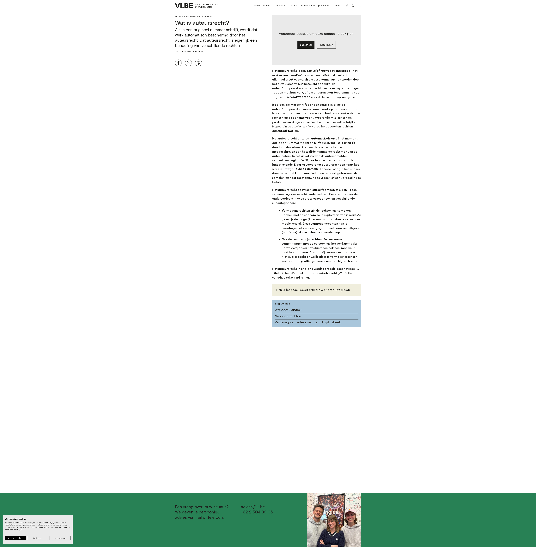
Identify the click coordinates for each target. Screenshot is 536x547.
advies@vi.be (253, 507)
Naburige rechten (288, 316)
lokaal (293, 6)
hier (354, 97)
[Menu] (358, 6)
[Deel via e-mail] (198, 63)
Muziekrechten (192, 16)
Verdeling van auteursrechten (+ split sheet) (308, 322)
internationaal (307, 6)
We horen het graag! (335, 290)
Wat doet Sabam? (288, 310)
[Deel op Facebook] (178, 63)
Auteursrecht (209, 16)
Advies (178, 16)
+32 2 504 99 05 (257, 512)
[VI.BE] (184, 5)
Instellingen (326, 44)
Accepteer (306, 44)
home (257, 6)
